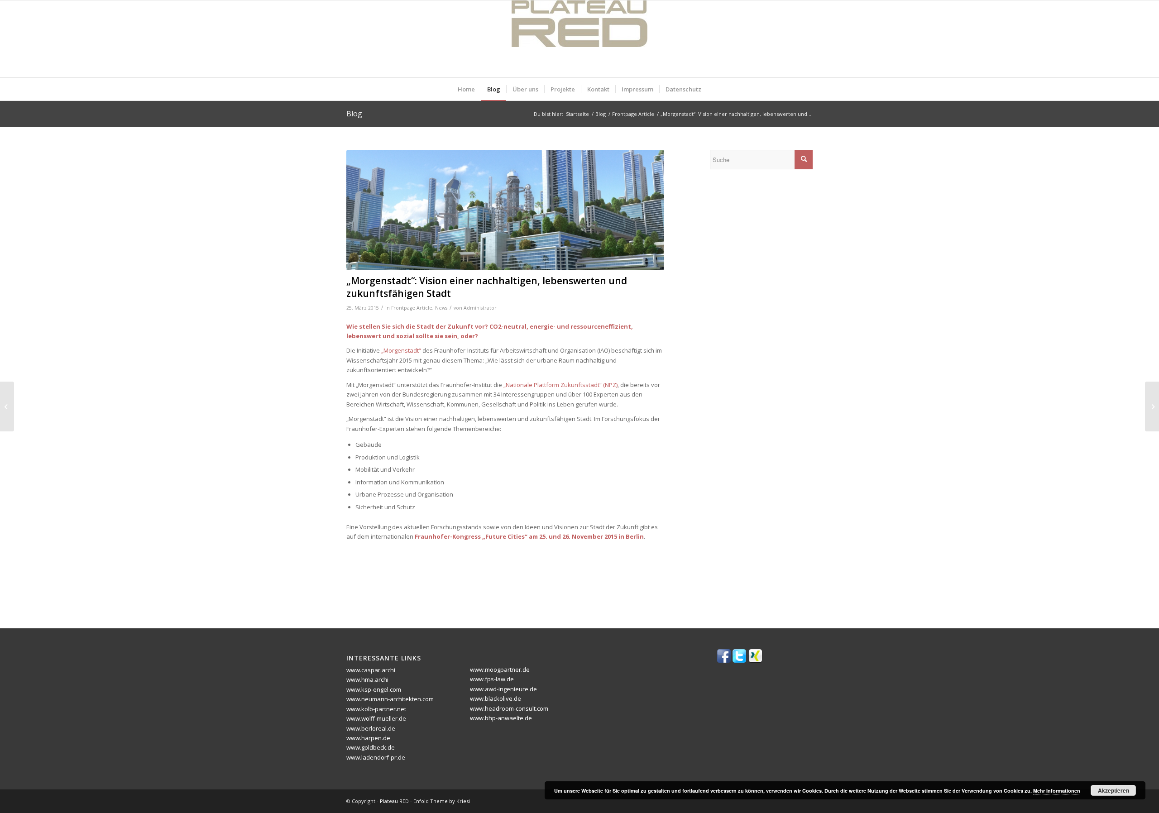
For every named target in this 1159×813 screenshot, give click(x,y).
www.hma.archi (367, 679)
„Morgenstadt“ (401, 350)
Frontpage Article (411, 308)
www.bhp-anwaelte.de (501, 718)
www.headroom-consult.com (509, 708)
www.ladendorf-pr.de (375, 757)
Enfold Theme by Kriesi (441, 801)
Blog (354, 114)
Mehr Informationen (1056, 790)
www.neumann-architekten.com (390, 699)
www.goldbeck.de (370, 747)
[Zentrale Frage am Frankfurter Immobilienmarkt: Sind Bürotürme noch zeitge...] (7, 406)
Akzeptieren (1113, 790)
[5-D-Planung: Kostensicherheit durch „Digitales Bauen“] (1152, 406)
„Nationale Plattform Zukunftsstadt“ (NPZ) (560, 385)
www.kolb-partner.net (376, 709)
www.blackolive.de (495, 698)
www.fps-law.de (492, 679)
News (441, 308)
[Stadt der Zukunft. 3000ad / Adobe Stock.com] (505, 210)
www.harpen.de (368, 738)
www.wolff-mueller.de (376, 718)
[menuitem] (466, 89)
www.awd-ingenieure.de (503, 689)
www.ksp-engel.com (373, 689)
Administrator (480, 308)
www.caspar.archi (370, 670)
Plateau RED (394, 801)
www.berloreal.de (370, 728)
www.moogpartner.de (500, 669)
